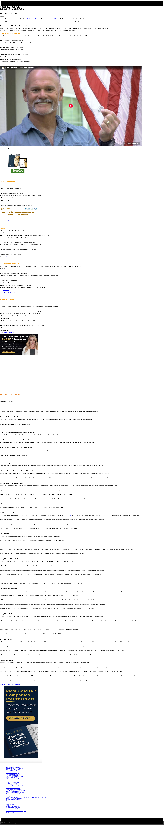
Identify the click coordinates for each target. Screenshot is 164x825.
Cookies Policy (71, 822)
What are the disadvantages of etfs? (13, 793)
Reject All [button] (92, 822)
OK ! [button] (77, 822)
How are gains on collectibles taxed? (13, 788)
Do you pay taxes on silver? (11, 777)
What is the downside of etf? (11, 786)
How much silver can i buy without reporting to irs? (16, 771)
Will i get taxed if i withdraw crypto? (13, 782)
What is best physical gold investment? (13, 789)
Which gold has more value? (11, 800)
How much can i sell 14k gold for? (13, 769)
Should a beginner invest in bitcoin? (13, 808)
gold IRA (55, 18)
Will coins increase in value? (11, 784)
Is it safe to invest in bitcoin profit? (13, 781)
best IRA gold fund (67, 515)
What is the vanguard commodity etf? (13, 807)
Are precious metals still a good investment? (14, 768)
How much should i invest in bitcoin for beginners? (16, 811)
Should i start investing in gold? (12, 775)
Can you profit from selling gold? (12, 806)
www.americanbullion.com (8, 332)
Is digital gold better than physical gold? (14, 770)
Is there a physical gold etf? (11, 794)
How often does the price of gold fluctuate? (14, 791)
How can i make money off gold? (12, 773)
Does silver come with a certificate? (13, 799)
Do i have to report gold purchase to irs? (14, 809)
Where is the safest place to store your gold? (14, 776)
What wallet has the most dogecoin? (13, 774)
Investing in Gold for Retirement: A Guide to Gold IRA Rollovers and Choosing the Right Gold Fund (26, 797)
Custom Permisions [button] (84, 822)
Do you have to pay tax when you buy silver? (15, 792)
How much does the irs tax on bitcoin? (13, 766)
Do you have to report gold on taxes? (13, 767)
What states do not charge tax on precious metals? (16, 790)
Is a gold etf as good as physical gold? (13, 783)
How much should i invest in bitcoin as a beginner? (16, 785)
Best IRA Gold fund (31, 18)
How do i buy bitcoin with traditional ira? (14, 798)
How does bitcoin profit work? (12, 803)
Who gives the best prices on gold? (13, 780)
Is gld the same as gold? (10, 805)
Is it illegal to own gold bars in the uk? (13, 778)
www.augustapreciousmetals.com (10, 150)
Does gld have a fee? (10, 804)
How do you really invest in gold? (12, 796)
